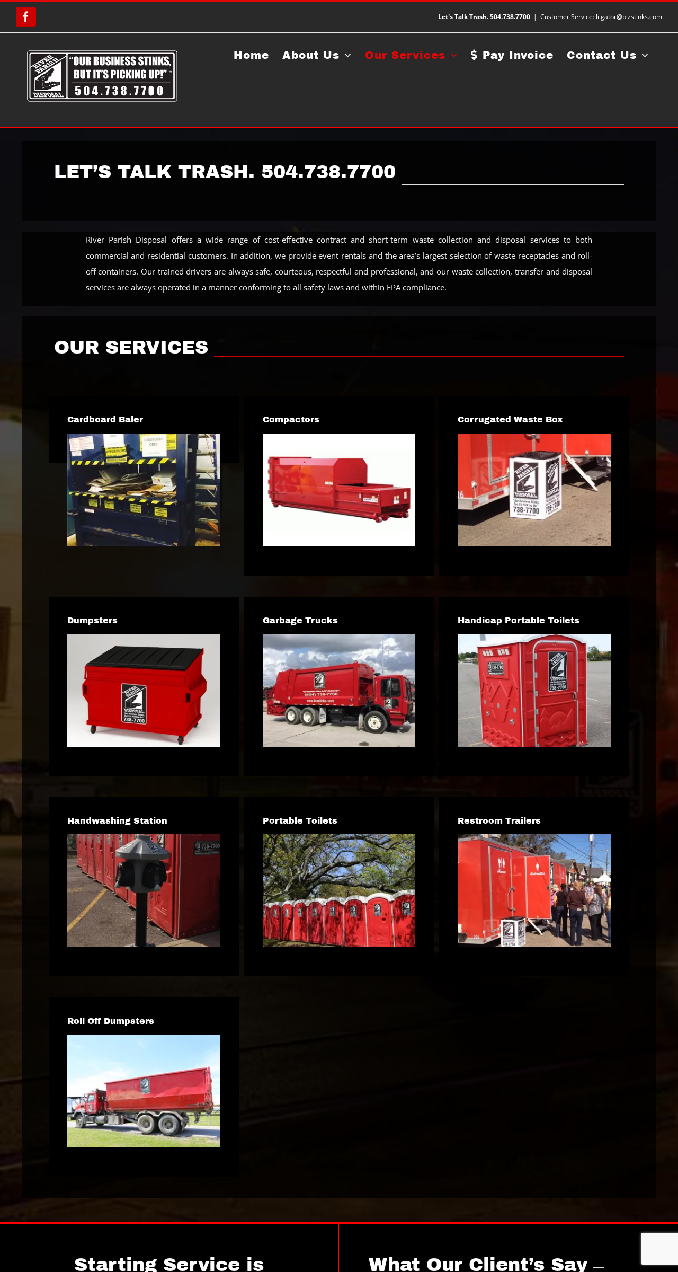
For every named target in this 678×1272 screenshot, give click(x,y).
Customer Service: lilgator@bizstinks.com (601, 16)
